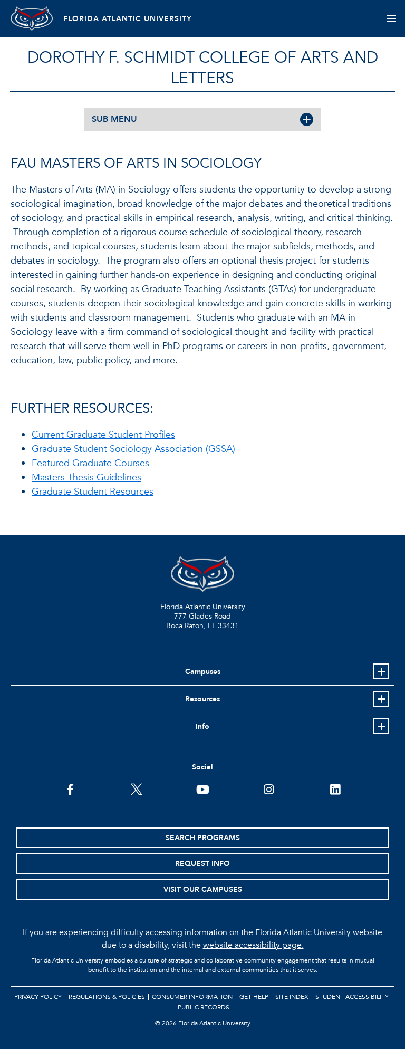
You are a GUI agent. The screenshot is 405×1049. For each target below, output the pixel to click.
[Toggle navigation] (391, 18)
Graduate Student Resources (92, 491)
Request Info (202, 864)
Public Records (203, 1007)
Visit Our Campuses (202, 889)
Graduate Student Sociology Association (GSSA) (133, 449)
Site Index (291, 997)
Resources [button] (202, 699)
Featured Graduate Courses (90, 463)
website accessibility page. (253, 945)
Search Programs (203, 838)
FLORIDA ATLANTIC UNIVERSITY (127, 19)
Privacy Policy (38, 997)
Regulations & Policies (107, 997)
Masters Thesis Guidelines (86, 477)
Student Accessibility (352, 997)
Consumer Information (192, 997)
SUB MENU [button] (114, 119)
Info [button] (202, 726)
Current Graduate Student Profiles (103, 434)
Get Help (253, 997)
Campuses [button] (202, 672)
